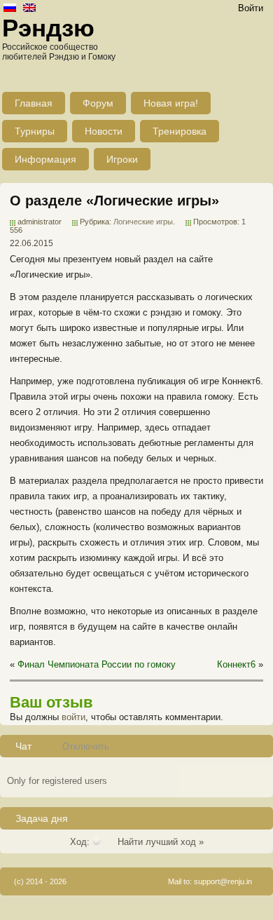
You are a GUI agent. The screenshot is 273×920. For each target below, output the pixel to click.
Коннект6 (236, 664)
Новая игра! (171, 103)
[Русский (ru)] (10, 9)
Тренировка (179, 131)
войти (73, 717)
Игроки (122, 159)
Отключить (85, 746)
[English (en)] (29, 9)
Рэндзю (48, 27)
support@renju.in (223, 881)
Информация (45, 159)
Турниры (35, 131)
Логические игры (143, 221)
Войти (250, 8)
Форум (98, 103)
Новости (103, 131)
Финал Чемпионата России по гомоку (97, 664)
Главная (33, 103)
